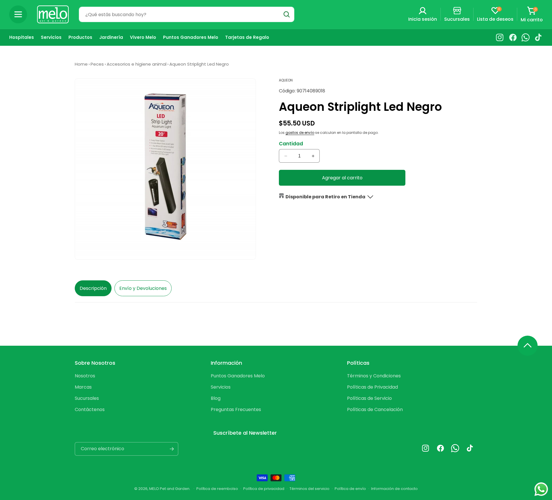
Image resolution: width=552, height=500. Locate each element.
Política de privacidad (263, 488)
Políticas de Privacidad (372, 387)
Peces (97, 64)
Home (81, 64)
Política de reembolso (217, 488)
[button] (18, 14)
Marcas (83, 387)
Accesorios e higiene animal (136, 64)
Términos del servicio (309, 488)
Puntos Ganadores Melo (238, 375)
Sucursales (87, 398)
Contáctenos (90, 409)
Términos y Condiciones (374, 375)
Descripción (93, 288)
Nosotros (85, 375)
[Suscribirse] (171, 449)
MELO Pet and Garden (169, 488)
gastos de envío (299, 132)
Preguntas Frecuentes (236, 409)
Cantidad (291, 143)
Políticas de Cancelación (375, 409)
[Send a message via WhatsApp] (541, 489)
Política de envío (350, 488)
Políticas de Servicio (369, 398)
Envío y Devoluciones (143, 288)
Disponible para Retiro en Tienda (325, 196)
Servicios (221, 387)
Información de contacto (394, 488)
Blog (216, 398)
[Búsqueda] (286, 14)
